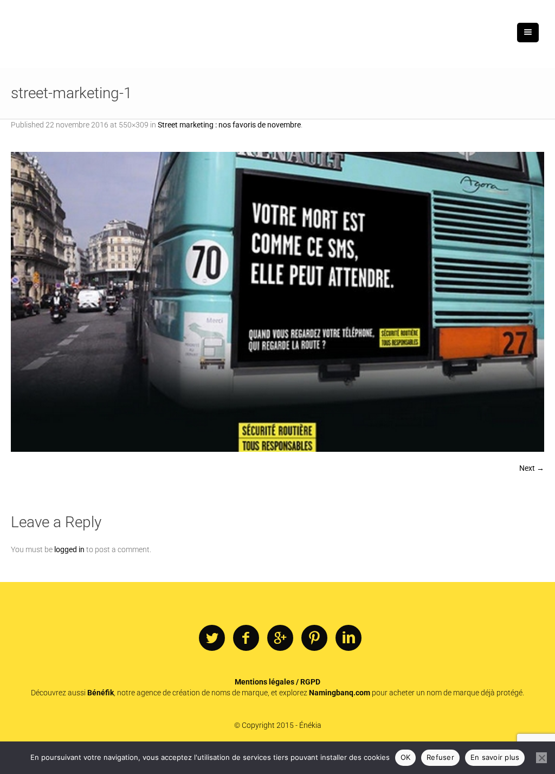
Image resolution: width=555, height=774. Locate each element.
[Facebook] (246, 638)
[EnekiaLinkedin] (348, 638)
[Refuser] (541, 757)
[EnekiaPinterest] (314, 638)
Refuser (440, 757)
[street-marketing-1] (277, 302)
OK (406, 757)
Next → (531, 468)
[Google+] (280, 638)
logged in (69, 549)
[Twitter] (211, 638)
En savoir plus (495, 757)
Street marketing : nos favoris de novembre (229, 124)
